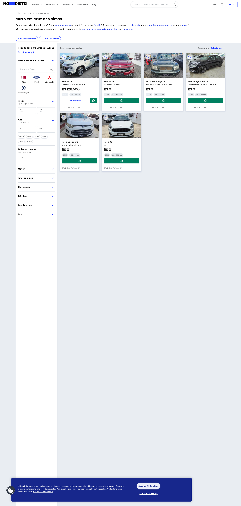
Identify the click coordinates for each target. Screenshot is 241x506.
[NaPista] (15, 4)
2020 (21, 137)
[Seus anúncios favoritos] (222, 4)
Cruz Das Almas (51, 38)
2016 (44, 137)
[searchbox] (154, 4)
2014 (21, 141)
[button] (10, 490)
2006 (29, 141)
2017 (37, 137)
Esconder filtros (28, 38)
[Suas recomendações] (214, 4)
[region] (101, 490)
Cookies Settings (148, 493)
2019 (29, 137)
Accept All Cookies (148, 486)
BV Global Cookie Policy (43, 491)
